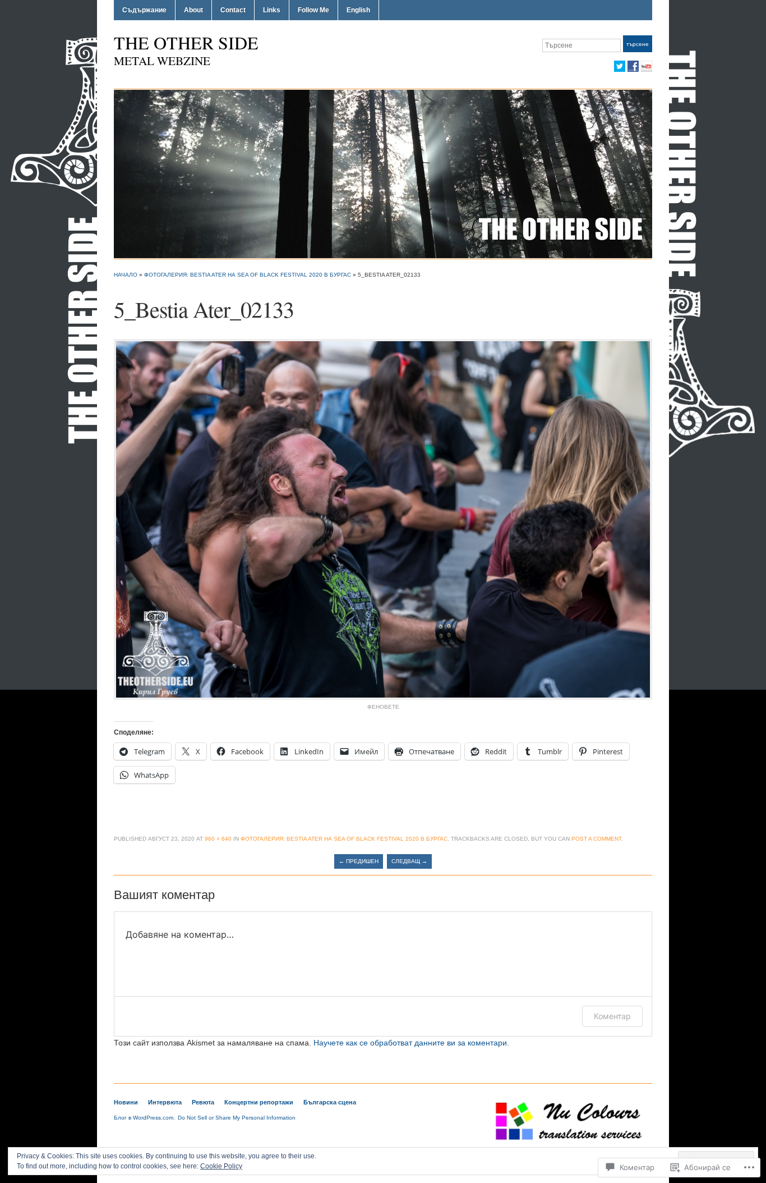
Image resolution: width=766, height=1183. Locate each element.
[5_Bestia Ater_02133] (383, 518)
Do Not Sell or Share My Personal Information (237, 1118)
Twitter (619, 66)
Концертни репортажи (258, 1102)
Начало (125, 275)
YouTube (646, 66)
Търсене (637, 44)
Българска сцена (329, 1102)
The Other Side (186, 42)
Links (271, 10)
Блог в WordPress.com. (144, 1118)
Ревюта (203, 1102)
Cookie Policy (221, 1166)
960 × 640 (218, 839)
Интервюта (165, 1102)
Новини (126, 1102)
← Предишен (359, 861)
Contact (233, 10)
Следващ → (409, 861)
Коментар (612, 1016)
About (193, 10)
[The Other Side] (383, 173)
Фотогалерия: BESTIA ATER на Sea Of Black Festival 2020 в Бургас (247, 275)
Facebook (633, 66)
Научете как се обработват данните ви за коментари (410, 1042)
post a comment (596, 839)
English (358, 10)
